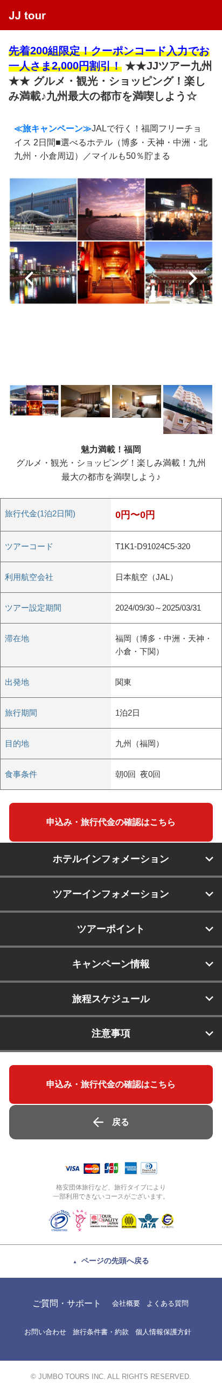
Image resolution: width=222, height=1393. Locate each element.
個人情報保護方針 (163, 1332)
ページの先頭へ (115, 1260)
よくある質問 (168, 1303)
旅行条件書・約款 (101, 1332)
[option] (111, 241)
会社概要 (126, 1303)
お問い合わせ (45, 1332)
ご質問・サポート (66, 1303)
